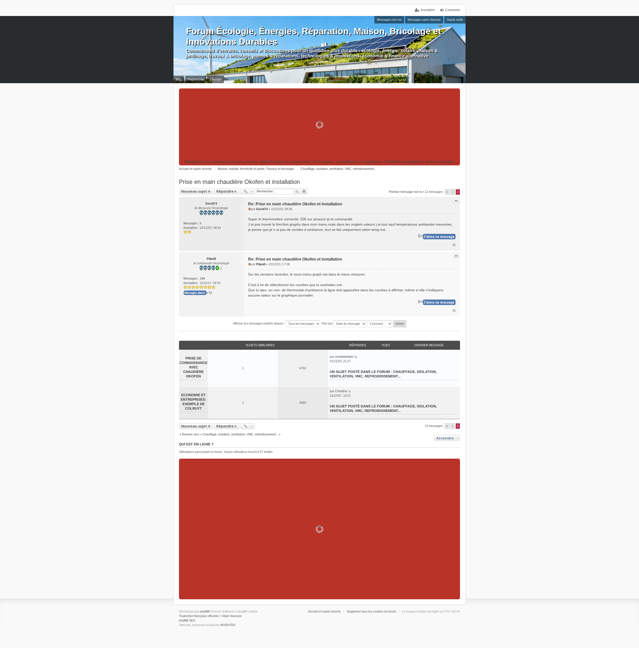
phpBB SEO (187, 620)
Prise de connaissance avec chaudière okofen (193, 367)
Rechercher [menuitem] (196, 79)
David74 (211, 203)
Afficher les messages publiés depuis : (259, 323)
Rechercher (297, 191)
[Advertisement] (319, 125)
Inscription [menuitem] (428, 10)
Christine (341, 391)
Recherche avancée (304, 191)
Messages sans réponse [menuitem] (424, 19)
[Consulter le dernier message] (355, 356)
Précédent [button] (447, 192)
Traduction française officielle (199, 616)
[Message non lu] (249, 209)
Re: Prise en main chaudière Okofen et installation (295, 204)
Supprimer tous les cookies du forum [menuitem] (371, 611)
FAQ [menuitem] (179, 79)
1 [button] (452, 191)
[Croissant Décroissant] (379, 323)
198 (202, 278)
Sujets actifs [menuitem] (455, 19)
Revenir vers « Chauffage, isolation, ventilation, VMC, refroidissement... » (231, 434)
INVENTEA (227, 625)
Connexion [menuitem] (452, 10)
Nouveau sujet (194, 191)
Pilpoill (211, 259)
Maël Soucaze (232, 616)
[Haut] (454, 245)
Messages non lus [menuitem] (389, 19)
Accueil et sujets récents (324, 611)
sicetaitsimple (344, 356)
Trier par (327, 323)
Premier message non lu (405, 192)
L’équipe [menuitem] (215, 79)
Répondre (225, 191)
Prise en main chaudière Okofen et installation (239, 181)
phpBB (204, 611)
